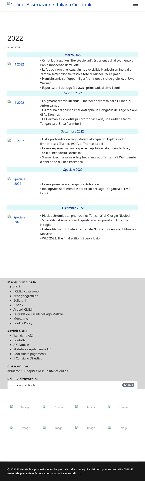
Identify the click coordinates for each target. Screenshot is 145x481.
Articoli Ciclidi (22, 309)
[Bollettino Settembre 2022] (24, 153)
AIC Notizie (21, 345)
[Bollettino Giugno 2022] (24, 114)
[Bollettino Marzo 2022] (24, 76)
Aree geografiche (25, 296)
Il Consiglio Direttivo (27, 358)
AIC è (17, 287)
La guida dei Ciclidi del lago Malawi (38, 314)
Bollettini (19, 300)
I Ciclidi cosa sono (26, 291)
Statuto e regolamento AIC (32, 349)
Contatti (19, 340)
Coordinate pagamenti (29, 354)
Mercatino (20, 319)
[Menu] (135, 5)
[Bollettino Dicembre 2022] (24, 229)
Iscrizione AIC (23, 336)
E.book (18, 305)
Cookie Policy (22, 323)
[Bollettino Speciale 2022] (24, 191)
